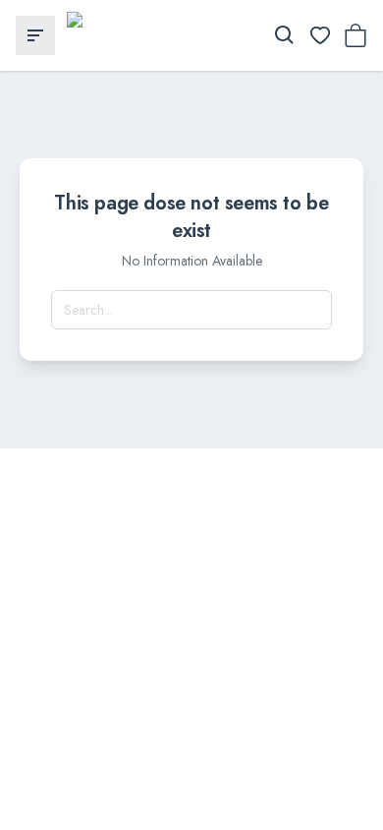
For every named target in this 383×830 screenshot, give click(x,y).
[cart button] (355, 35)
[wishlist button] (320, 35)
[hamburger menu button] (35, 35)
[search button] (285, 35)
